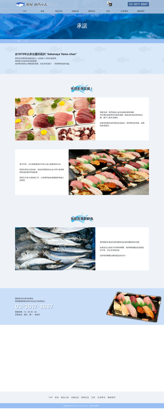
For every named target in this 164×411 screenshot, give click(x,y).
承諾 (42, 11)
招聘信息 (91, 11)
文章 (108, 11)
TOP (24, 11)
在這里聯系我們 (34, 396)
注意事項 (124, 11)
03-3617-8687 (138, 4)
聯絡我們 (140, 11)
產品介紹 (58, 11)
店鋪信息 (75, 11)
